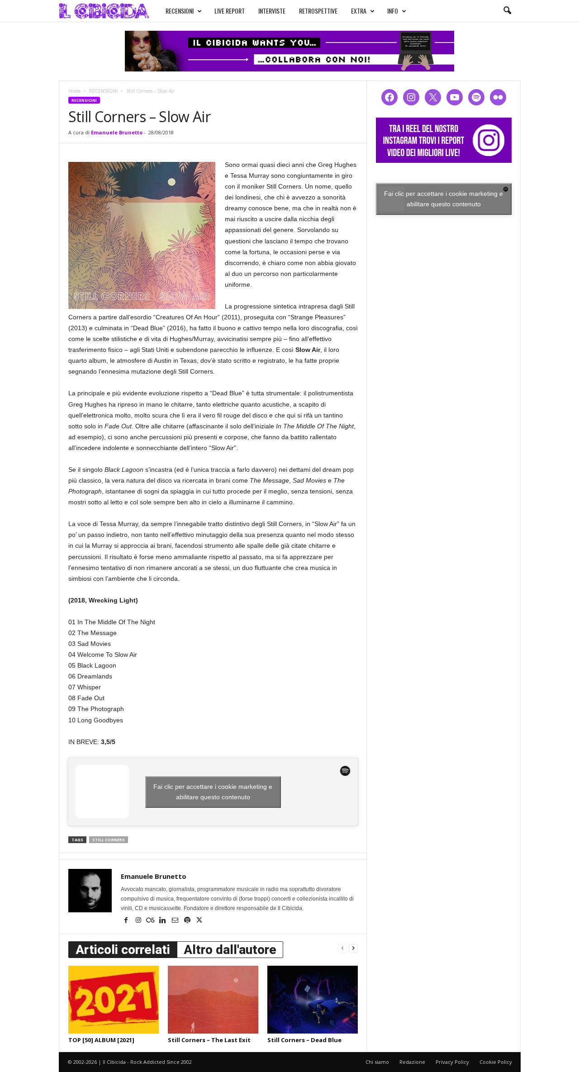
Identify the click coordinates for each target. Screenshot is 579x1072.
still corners (108, 840)
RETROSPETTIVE (318, 10)
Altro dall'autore (230, 949)
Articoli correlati (123, 949)
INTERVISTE (271, 10)
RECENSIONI (180, 10)
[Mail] (176, 921)
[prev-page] (342, 948)
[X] (199, 921)
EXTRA (358, 10)
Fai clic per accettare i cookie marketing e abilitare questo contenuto (212, 792)
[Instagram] (139, 921)
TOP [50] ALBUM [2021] (101, 1040)
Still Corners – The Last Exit (209, 1040)
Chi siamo (377, 1061)
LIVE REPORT (229, 10)
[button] (507, 11)
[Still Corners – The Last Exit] (213, 1000)
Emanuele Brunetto (116, 132)
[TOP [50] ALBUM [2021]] (113, 1000)
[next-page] (353, 948)
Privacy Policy (452, 1061)
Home (74, 91)
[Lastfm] (151, 921)
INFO (392, 10)
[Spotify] (188, 921)
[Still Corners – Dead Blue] (312, 1000)
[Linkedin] (163, 921)
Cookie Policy (495, 1061)
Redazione (412, 1061)
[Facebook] (127, 921)
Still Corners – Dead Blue (304, 1040)
